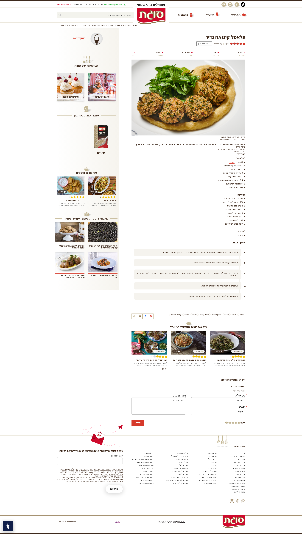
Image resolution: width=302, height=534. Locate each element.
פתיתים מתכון (182, 459)
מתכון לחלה (183, 465)
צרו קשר (76, 4)
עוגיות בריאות (239, 477)
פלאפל (194, 315)
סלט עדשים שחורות (146, 465)
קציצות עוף (240, 474)
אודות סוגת (99, 4)
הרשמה (114, 488)
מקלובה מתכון (148, 471)
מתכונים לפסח (239, 468)
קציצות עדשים (148, 468)
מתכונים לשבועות (147, 483)
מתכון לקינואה (182, 474)
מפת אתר (241, 459)
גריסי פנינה (211, 468)
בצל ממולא (183, 462)
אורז (214, 465)
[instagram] (232, 501)
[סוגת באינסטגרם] (230, 4)
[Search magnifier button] (60, 15)
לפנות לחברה (71, 481)
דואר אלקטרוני (117, 455)
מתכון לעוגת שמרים (180, 471)
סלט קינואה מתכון (208, 477)
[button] (140, 316)
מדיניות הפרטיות (85, 471)
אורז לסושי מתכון (181, 468)
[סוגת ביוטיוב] (224, 4)
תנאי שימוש (240, 465)
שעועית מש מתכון (238, 486)
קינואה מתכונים (176, 315)
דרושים (91, 4)
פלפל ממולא (182, 453)
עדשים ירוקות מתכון (179, 477)
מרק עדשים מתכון (238, 489)
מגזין (243, 453)
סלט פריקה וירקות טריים (226, 149)
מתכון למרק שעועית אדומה (177, 480)
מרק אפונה (212, 453)
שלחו (137, 423)
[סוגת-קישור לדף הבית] (151, 16)
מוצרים (210, 15)
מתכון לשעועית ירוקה (145, 477)
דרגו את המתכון (204, 43)
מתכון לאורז (149, 456)
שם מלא (240, 395)
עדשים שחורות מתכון (236, 483)
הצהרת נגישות (239, 456)
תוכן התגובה (178, 395)
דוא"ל (242, 407)
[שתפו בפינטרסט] (151, 316)
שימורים (183, 15)
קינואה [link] (232, 162)
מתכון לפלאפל (216, 315)
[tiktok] (242, 501)
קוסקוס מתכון (239, 480)
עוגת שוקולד (240, 471)
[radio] (239, 423)
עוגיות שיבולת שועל (179, 456)
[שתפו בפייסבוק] (145, 316)
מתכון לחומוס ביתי (146, 474)
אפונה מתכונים (210, 483)
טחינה (226, 315)
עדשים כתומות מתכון (207, 480)
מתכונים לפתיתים (180, 483)
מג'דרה (213, 462)
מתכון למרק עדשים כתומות (143, 459)
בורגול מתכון (149, 453)
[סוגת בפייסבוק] (237, 4)
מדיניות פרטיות (239, 462)
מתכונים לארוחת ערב (145, 462)
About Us (83, 4)
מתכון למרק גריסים (208, 471)
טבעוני (234, 315)
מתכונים (235, 15)
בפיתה (242, 315)
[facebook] (237, 501)
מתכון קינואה (204, 315)
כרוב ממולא (211, 459)
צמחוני (187, 315)
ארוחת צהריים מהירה (207, 474)
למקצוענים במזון (63, 4)
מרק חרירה (212, 456)
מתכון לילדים (239, 492)
